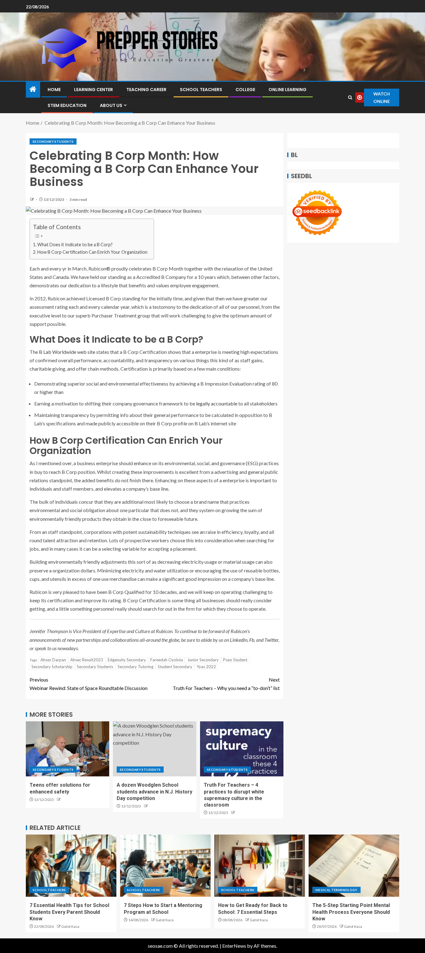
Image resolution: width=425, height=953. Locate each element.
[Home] (33, 89)
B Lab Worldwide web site (67, 352)
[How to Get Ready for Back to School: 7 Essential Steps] (259, 866)
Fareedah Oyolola (166, 659)
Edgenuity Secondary (127, 659)
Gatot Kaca (70, 926)
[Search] (350, 97)
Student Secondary (175, 666)
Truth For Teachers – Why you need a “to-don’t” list (226, 684)
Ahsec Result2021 (86, 659)
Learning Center (93, 89)
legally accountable (216, 403)
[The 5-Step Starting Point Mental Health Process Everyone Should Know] (354, 866)
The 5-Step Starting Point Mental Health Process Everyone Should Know (351, 912)
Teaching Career (146, 89)
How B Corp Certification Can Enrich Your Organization (92, 252)
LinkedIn (238, 640)
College (245, 89)
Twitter (271, 640)
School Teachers (201, 89)
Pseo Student (235, 659)
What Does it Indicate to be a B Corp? (75, 244)
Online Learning (287, 89)
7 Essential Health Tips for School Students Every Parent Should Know (69, 912)
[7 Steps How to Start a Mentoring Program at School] (165, 866)
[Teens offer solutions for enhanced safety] (67, 748)
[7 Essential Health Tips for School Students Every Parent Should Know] (71, 866)
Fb (251, 640)
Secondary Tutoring (135, 666)
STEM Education (67, 105)
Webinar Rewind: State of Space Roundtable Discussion (88, 684)
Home (54, 89)
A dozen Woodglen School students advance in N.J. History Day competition (154, 791)
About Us (111, 105)
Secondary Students (53, 141)
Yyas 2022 (206, 666)
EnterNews (234, 946)
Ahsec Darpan (53, 659)
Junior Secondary (203, 659)
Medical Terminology (336, 890)
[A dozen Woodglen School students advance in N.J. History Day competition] (154, 748)
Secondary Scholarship (51, 666)
